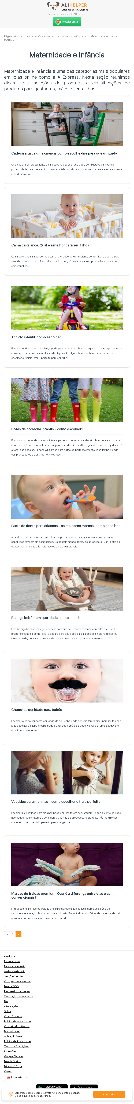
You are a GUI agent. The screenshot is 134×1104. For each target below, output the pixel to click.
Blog (6, 1001)
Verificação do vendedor (18, 996)
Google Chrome (13, 1056)
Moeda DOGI (11, 986)
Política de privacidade (17, 1021)
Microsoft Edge (13, 1066)
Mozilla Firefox (12, 1061)
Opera (8, 1071)
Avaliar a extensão (14, 971)
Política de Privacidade (17, 1041)
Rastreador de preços (17, 991)
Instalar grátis (70, 21)
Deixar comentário (14, 966)
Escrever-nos (12, 961)
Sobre (7, 1011)
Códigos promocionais (17, 981)
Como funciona (13, 1016)
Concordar (109, 1094)
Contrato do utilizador (16, 1026)
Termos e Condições (16, 1046)
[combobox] (17, 1077)
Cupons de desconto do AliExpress (66, 14)
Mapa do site (12, 1031)
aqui (24, 1096)
